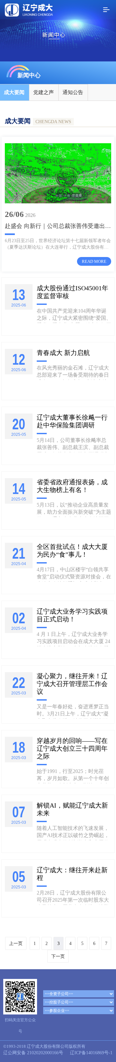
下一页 (58, 956)
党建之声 (43, 92)
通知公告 (73, 92)
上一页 (16, 943)
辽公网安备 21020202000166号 (33, 1052)
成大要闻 (14, 92)
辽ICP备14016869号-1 (91, 1052)
